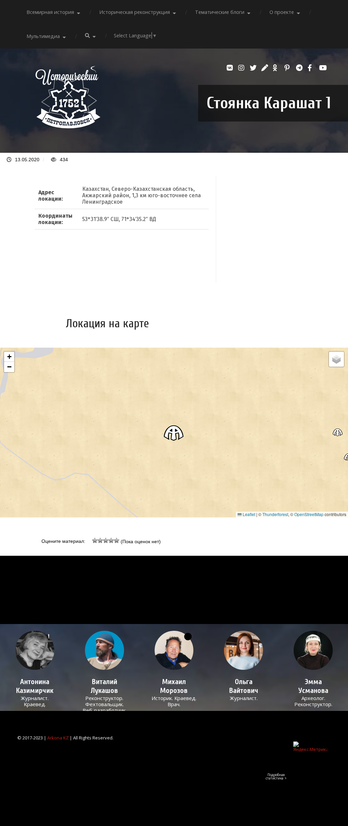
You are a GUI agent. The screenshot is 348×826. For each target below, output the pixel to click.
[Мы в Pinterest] (288, 68)
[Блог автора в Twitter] (254, 68)
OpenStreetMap (309, 514)
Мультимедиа (43, 36)
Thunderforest (275, 514)
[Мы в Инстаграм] (242, 68)
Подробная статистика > (276, 776)
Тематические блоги (219, 12)
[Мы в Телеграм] (300, 68)
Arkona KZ (58, 738)
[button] (174, 432)
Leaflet (248, 514)
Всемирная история (50, 12)
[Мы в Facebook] (312, 68)
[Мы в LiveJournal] (265, 68)
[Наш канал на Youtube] (323, 68)
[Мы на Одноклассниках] (277, 68)
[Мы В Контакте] (231, 68)
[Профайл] (104, 650)
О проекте (281, 12)
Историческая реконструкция (134, 12)
